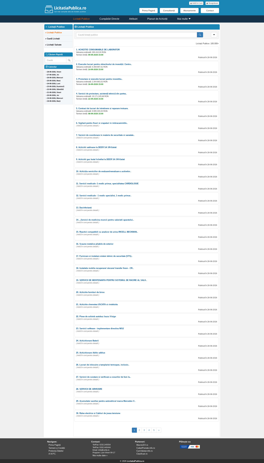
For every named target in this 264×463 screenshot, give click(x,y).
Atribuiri (133, 19)
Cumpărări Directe (109, 19)
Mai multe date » (100, 455)
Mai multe (182, 19)
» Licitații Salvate (53, 45)
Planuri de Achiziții (157, 19)
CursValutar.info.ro (144, 451)
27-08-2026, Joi (53, 75)
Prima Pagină (148, 10)
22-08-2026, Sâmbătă (55, 89)
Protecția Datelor (56, 451)
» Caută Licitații (52, 38)
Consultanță (169, 10)
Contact (210, 10)
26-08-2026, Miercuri (55, 77)
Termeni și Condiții (57, 448)
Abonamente (189, 10)
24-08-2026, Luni (53, 83)
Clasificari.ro (141, 454)
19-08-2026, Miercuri (55, 98)
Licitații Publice (81, 19)
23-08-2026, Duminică (55, 86)
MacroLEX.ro (142, 445)
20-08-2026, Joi (53, 95)
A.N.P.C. (52, 454)
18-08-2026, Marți (54, 101)
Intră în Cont (197, 3)
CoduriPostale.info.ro (145, 448)
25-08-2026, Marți (54, 81)
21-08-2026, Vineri (54, 92)
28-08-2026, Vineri (54, 72)
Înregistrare (213, 3)
